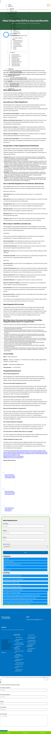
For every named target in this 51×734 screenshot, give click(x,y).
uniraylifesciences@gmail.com (34, 619)
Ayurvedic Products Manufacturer (12, 564)
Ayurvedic (10, 450)
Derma (14, 49)
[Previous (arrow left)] (0, 681)
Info (5, 567)
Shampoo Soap (16, 33)
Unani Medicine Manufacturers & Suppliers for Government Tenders (19, 598)
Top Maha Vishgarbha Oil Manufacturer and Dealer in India (20, 453)
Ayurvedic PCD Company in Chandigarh (13, 589)
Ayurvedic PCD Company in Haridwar (12, 586)
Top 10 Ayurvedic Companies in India (12, 576)
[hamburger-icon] (48, 5)
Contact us (11, 88)
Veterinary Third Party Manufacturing (18, 79)
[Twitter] (5, 656)
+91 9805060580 (5, 618)
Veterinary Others (14, 86)
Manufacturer (7, 570)
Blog (9, 90)
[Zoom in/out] (47, 680)
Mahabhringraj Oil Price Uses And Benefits (13, 456)
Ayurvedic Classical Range (17, 38)
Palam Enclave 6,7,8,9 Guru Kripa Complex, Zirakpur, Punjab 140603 (12, 629)
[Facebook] (39, 1)
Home (9, 4)
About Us (10, 6)
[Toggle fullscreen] (45, 680)
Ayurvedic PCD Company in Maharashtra (13, 579)
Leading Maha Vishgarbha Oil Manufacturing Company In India (18, 452)
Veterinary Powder (16, 65)
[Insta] (9, 656)
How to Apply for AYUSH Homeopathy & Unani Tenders (16, 603)
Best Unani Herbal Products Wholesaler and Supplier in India (18, 600)
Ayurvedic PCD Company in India (11, 582)
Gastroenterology (17, 46)
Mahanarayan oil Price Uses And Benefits (13, 457)
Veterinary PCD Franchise (16, 72)
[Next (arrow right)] (1, 681)
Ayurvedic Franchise (9, 561)
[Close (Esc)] (0, 680)
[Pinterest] (46, 1)
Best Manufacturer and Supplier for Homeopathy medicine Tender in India (21, 595)
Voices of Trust (13, 11)
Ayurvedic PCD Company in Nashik (11, 592)
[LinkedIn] (44, 1)
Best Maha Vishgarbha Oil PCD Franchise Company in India (31, 450)
